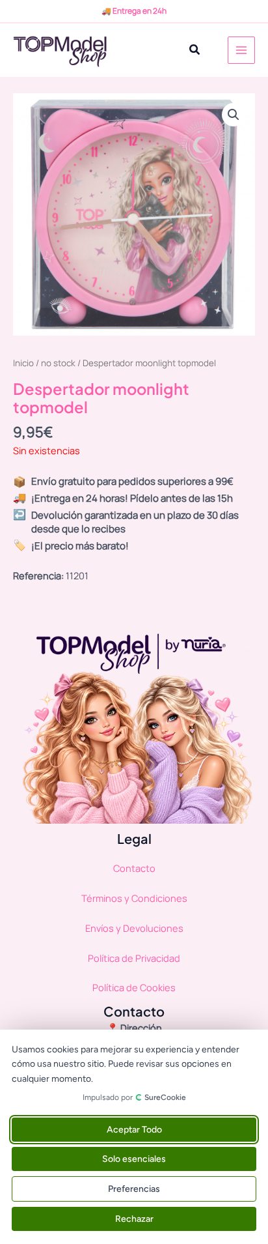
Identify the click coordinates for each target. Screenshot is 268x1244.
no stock (58, 363)
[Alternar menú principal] (241, 50)
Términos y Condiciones (134, 897)
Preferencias (134, 1188)
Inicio (23, 363)
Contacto (134, 868)
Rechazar (134, 1218)
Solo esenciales (134, 1158)
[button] (195, 50)
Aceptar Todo (134, 1129)
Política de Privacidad (134, 957)
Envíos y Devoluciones (134, 927)
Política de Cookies (134, 987)
